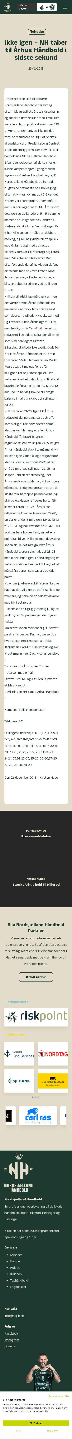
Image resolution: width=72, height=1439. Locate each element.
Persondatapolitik (59, 1396)
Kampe (15, 1261)
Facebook (11, 1333)
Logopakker (18, 1286)
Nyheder (37, 31)
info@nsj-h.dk (14, 1315)
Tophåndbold (19, 1280)
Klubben (16, 1274)
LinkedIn (10, 1346)
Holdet (15, 1267)
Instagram (11, 1340)
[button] (65, 7)
